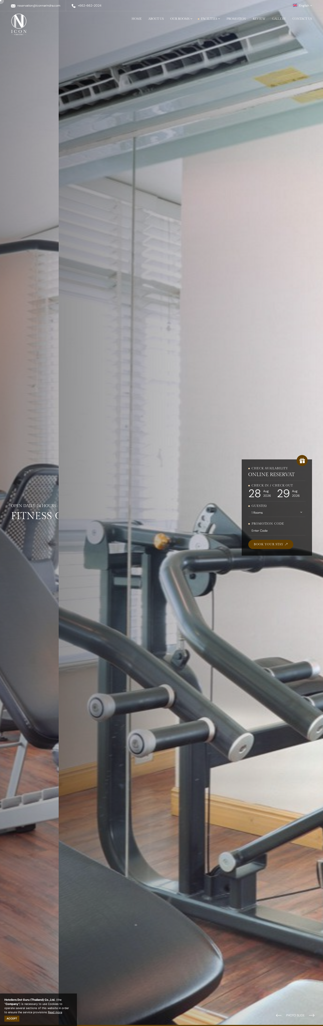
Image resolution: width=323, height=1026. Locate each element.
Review (259, 19)
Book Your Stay (269, 544)
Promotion (236, 19)
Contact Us (302, 19)
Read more (55, 1012)
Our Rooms (180, 19)
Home (137, 19)
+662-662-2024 (89, 5)
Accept (12, 1018)
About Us (156, 19)
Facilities (209, 19)
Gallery (279, 19)
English (304, 5)
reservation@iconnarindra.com (38, 5)
